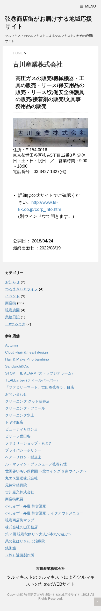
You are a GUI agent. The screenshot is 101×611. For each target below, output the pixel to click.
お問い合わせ (16, 394)
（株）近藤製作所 (19, 555)
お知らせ (12, 282)
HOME (18, 53)
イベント (12, 296)
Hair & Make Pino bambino (27, 359)
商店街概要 (14, 499)
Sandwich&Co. (17, 366)
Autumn (11, 345)
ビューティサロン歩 (21, 429)
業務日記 (12, 317)
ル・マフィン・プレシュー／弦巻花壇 (36, 464)
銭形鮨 (10, 548)
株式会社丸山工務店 (21, 527)
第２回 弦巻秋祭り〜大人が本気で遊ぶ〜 (38, 534)
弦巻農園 (12, 310)
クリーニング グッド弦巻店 (27, 401)
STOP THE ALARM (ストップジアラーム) (39, 373)
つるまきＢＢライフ (21, 289)
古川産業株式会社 (19, 492)
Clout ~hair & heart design (26, 352)
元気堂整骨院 (16, 485)
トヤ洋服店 (14, 422)
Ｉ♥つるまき (15, 324)
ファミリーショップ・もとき (28, 443)
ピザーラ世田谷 (18, 436)
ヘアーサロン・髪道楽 (23, 457)
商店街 (10, 303)
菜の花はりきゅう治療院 (25, 541)
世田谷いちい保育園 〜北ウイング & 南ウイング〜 (46, 471)
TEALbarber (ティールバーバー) (31, 380)
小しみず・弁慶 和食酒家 (25, 506)
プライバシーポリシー (23, 450)
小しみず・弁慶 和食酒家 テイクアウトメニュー (44, 513)
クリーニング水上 (19, 415)
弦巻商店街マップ (19, 520)
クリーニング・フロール (25, 408)
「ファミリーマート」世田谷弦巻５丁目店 (39, 387)
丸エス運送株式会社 (21, 478)
